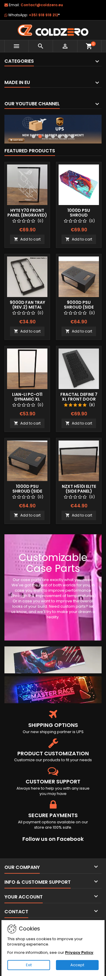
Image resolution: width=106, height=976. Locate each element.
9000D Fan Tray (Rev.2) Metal (27, 304)
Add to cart (27, 239)
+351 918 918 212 (44, 14)
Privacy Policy (79, 952)
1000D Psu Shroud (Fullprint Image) (79, 215)
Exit (29, 965)
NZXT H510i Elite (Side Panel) (79, 488)
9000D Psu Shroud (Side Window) (79, 307)
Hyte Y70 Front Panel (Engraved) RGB (27, 215)
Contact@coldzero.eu (42, 4)
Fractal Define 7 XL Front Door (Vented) (78, 399)
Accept (77, 965)
